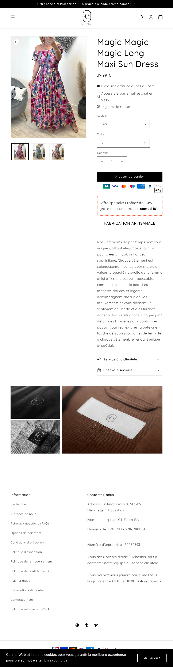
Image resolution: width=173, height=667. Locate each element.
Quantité (102, 153)
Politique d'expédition (26, 552)
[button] (12, 17)
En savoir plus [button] (55, 660)
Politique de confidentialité (30, 571)
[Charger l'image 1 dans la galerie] (20, 151)
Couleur (102, 115)
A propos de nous (23, 514)
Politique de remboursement (31, 561)
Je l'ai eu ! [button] (152, 658)
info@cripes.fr (149, 581)
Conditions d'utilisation (27, 542)
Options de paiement (26, 533)
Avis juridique (20, 581)
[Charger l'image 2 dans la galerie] (39, 151)
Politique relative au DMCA (30, 609)
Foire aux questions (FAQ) (30, 523)
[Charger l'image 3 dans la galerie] (57, 151)
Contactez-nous (22, 600)
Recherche (18, 504)
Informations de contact (28, 590)
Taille (100, 134)
